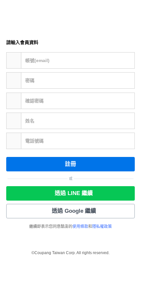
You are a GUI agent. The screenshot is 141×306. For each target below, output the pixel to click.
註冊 (70, 164)
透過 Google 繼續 (74, 211)
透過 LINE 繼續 (74, 193)
